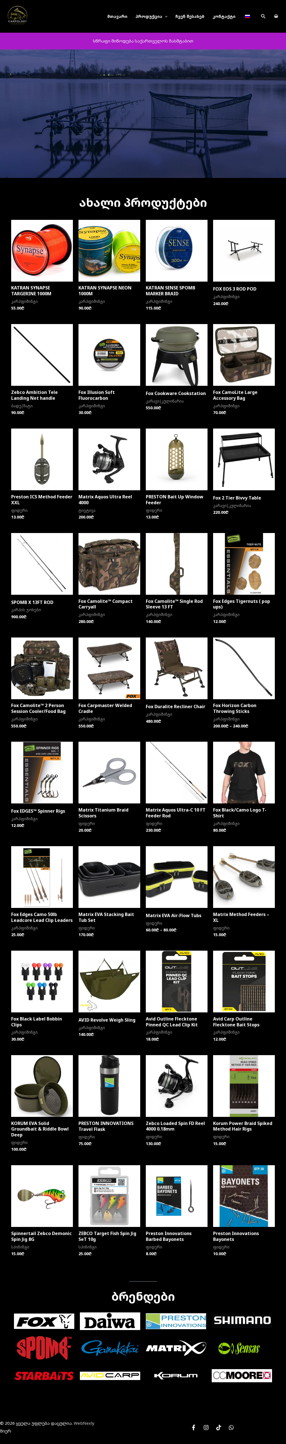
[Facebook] (193, 1427)
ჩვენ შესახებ (189, 16)
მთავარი (117, 16)
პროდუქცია (148, 16)
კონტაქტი (224, 16)
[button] (263, 16)
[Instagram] (206, 1427)
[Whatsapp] (231, 1427)
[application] (165, 16)
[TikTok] (218, 1427)
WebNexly (84, 1423)
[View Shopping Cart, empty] (275, 16)
